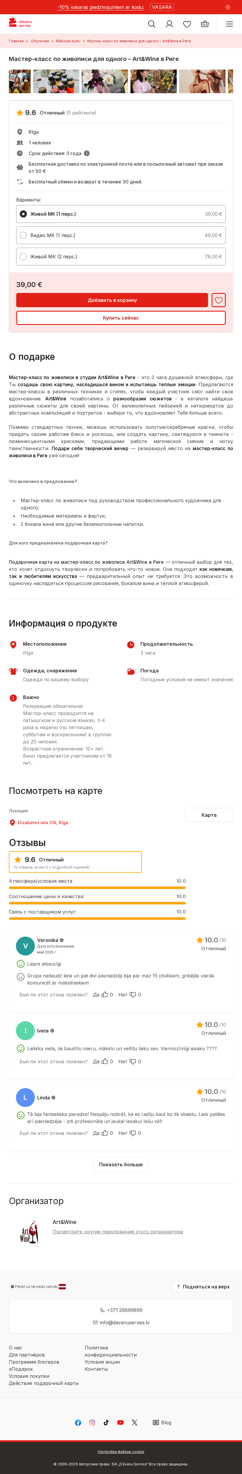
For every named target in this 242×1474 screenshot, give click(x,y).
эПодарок (21, 1369)
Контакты (96, 1369)
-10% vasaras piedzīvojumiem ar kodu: (101, 7)
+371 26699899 (125, 1310)
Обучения (40, 41)
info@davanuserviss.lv (125, 1322)
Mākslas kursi (68, 41)
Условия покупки (29, 1376)
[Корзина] (205, 24)
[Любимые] (187, 24)
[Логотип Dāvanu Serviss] (25, 24)
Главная (16, 41)
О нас (15, 1348)
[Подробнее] (86, 153)
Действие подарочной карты (44, 1383)
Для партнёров (27, 1355)
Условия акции (102, 1362)
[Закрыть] (228, 7)
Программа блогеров (34, 1362)
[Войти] (169, 24)
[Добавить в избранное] (219, 300)
